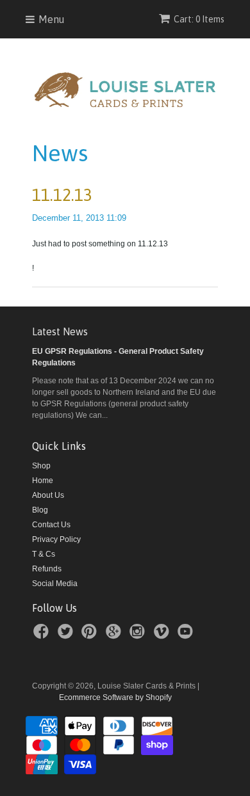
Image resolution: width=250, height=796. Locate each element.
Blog (40, 509)
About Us (48, 495)
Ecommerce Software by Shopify (115, 697)
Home (42, 480)
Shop (41, 465)
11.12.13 (62, 195)
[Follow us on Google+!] (115, 635)
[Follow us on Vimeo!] (163, 635)
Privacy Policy (56, 539)
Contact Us (51, 524)
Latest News (60, 331)
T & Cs (43, 554)
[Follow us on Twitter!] (67, 635)
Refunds (47, 568)
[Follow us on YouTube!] (187, 635)
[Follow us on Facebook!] (43, 635)
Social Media (55, 583)
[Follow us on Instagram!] (139, 635)
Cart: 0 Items (199, 19)
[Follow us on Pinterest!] (91, 635)
